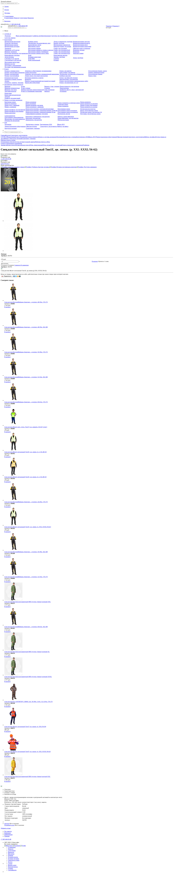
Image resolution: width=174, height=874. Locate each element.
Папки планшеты (63, 106)
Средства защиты (10, 38)
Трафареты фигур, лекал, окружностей (72, 89)
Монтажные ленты (34, 46)
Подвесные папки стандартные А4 (91, 112)
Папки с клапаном (10, 107)
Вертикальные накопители (62, 45)
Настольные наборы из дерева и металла (40, 50)
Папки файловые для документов (68, 118)
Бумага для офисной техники (69, 78)
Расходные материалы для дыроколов (16, 53)
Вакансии (31, 18)
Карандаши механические (13, 95)
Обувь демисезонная (36, 145)
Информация (8, 834)
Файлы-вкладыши (63, 120)
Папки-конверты (85, 102)
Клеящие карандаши (34, 57)
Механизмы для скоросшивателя (15, 119)
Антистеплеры (9, 57)
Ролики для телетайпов (12, 76)
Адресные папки (63, 104)
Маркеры (7, 86)
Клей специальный (34, 60)
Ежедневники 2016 (46, 124)
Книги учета (92, 76)
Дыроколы (8, 48)
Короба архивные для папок (34, 105)
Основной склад (9, 825)
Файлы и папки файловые (66, 116)
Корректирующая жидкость (81, 43)
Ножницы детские (78, 50)
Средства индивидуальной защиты (24, 142)
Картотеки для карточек (33, 118)
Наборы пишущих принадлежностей (32, 89)
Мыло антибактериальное (24, 36)
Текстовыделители (10, 91)
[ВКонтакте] (14, 276)
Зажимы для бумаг (59, 57)
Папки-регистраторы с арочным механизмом (40, 109)
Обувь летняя (46, 145)
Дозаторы (8, 36)
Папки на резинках (10, 103)
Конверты (28, 79)
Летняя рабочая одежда (22, 145)
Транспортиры (64, 88)
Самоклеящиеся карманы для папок (37, 114)
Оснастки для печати (11, 43)
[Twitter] (16, 276)
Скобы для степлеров (60, 48)
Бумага (6, 69)
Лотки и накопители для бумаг (63, 41)
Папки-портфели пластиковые (14, 111)
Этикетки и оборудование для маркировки (38, 71)
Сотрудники (23, 18)
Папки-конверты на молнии (89, 103)
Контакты (7, 21)
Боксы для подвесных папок (89, 110)
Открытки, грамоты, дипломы (14, 82)
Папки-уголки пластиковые (89, 105)
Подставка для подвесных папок (90, 114)
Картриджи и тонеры (32, 124)
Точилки (7, 96)
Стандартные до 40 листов (13, 60)
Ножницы (76, 51)
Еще (5, 122)
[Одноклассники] (18, 276)
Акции (6, 6)
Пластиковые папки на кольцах (67, 110)
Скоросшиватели (10, 116)
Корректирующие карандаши (82, 46)
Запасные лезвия (78, 53)
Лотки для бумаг (78, 58)
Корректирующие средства (81, 41)
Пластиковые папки (64, 109)
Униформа (86, 145)
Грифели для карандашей (12, 98)
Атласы (7, 81)
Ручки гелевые (25, 88)
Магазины (11, 854)
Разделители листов (64, 114)
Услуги (10, 862)
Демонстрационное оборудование (15, 126)
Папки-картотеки (10, 113)
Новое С (7, 138)
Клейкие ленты (33, 41)
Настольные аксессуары (12, 62)
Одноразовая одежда (7, 142)
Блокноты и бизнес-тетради (13, 79)
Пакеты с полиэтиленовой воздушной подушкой (40, 81)
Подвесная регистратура (87, 109)
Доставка (7, 13)
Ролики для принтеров (12, 74)
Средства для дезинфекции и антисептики (64, 36)
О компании (12, 847)
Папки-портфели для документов (15, 109)
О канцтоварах (9, 16)
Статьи (10, 863)
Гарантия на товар (13, 860)
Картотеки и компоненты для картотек (38, 116)
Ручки (23, 86)
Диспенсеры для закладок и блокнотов (72, 74)
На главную (8, 831)
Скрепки (56, 58)
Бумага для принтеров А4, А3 (69, 82)
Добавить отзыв (6, 828)
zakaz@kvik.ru (5, 163)
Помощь (7, 836)
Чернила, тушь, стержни (51, 86)
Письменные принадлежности (13, 84)
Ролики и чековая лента (12, 71)
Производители (13, 867)
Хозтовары (8, 124)
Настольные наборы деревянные (38, 51)
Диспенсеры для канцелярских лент (39, 43)
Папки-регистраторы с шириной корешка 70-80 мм (41, 110)
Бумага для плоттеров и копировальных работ (74, 81)
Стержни (47, 88)
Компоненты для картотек (34, 120)
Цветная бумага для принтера (69, 79)
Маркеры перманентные (12, 88)
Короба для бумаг (59, 43)
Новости (16, 18)
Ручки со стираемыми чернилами (31, 91)
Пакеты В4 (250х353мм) (32, 82)
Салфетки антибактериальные (41, 36)
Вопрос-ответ (12, 865)
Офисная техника (31, 126)
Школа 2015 (61, 124)
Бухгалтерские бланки (95, 74)
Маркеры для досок (11, 89)
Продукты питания (10, 128)
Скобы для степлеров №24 (62, 53)
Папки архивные (31, 102)
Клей (29, 55)
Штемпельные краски (11, 45)
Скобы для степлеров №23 (62, 51)
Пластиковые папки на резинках (68, 112)
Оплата (6, 9)
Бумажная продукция (11, 78)
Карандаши (8, 93)
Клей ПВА (31, 58)
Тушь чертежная (49, 89)
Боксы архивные (31, 103)
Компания (7, 833)
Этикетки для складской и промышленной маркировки (42, 74)
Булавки (56, 60)
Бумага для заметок (66, 71)
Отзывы (10, 868)
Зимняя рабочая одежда (8, 145)
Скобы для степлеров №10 (62, 50)
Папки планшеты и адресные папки (69, 103)
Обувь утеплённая (56, 145)
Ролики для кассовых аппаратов (15, 72)
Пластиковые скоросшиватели (14, 117)
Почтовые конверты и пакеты (34, 78)
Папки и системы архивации (13, 100)
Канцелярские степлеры (12, 55)
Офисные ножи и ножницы (81, 48)
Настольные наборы (34, 48)
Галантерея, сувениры (33, 128)
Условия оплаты (13, 857)
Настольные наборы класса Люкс (38, 53)
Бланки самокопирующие (96, 72)
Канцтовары (8, 39)
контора (6, 823)
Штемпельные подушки (12, 46)
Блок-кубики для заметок (67, 72)
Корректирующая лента (80, 45)
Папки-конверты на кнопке (88, 107)
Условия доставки (13, 858)
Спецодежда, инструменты (48, 126)
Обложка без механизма (12, 120)
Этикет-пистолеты (30, 72)
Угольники (63, 91)
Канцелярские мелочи (60, 55)
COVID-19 (7, 34)
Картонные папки (10, 102)
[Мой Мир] (20, 276)
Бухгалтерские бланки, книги (97, 71)
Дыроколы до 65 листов (12, 50)
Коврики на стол (10, 64)
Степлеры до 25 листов (12, 58)
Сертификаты (12, 870)
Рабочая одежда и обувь (42, 142)
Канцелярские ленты (34, 45)
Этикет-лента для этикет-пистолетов (36, 76)
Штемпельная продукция (12, 41)
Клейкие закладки (65, 76)
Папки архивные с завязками (35, 107)
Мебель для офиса (62, 126)
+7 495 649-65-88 (15, 24)
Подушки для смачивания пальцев (15, 67)
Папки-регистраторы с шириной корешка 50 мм (40, 112)
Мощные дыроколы (11, 51)
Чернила (47, 91)
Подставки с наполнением (13, 65)
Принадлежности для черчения (69, 86)
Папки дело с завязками (12, 105)
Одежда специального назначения (72, 145)
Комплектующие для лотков (62, 46)
